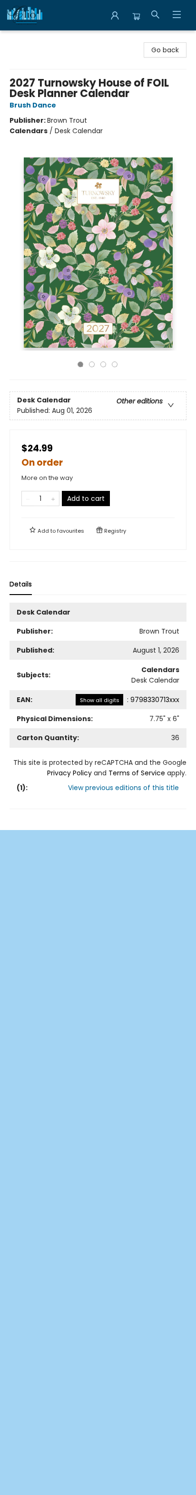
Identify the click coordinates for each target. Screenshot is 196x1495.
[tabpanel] (98, 706)
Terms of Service (136, 773)
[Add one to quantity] (53, 498)
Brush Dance (33, 105)
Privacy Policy (69, 773)
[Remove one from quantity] (28, 498)
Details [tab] (21, 584)
